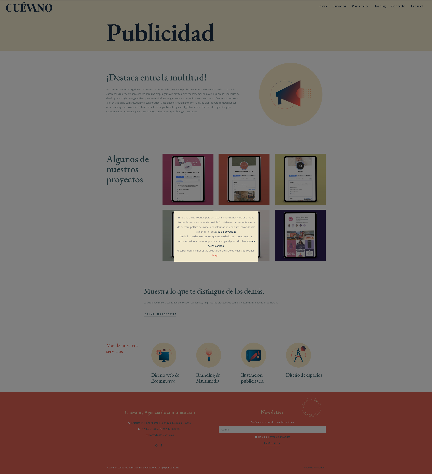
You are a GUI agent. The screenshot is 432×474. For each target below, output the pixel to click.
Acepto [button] (216, 255)
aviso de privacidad (225, 231)
